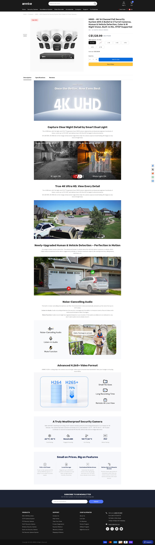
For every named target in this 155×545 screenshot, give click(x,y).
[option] (57, 45)
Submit (96, 501)
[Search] (72, 4)
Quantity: (91, 56)
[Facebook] (107, 529)
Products (30, 14)
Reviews (52, 78)
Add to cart (115, 59)
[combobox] (70, 4)
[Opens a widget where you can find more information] (147, 542)
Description (27, 78)
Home (25, 14)
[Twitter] (112, 529)
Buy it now (110, 64)
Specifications (40, 78)
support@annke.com (114, 524)
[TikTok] (121, 529)
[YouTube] (116, 529)
